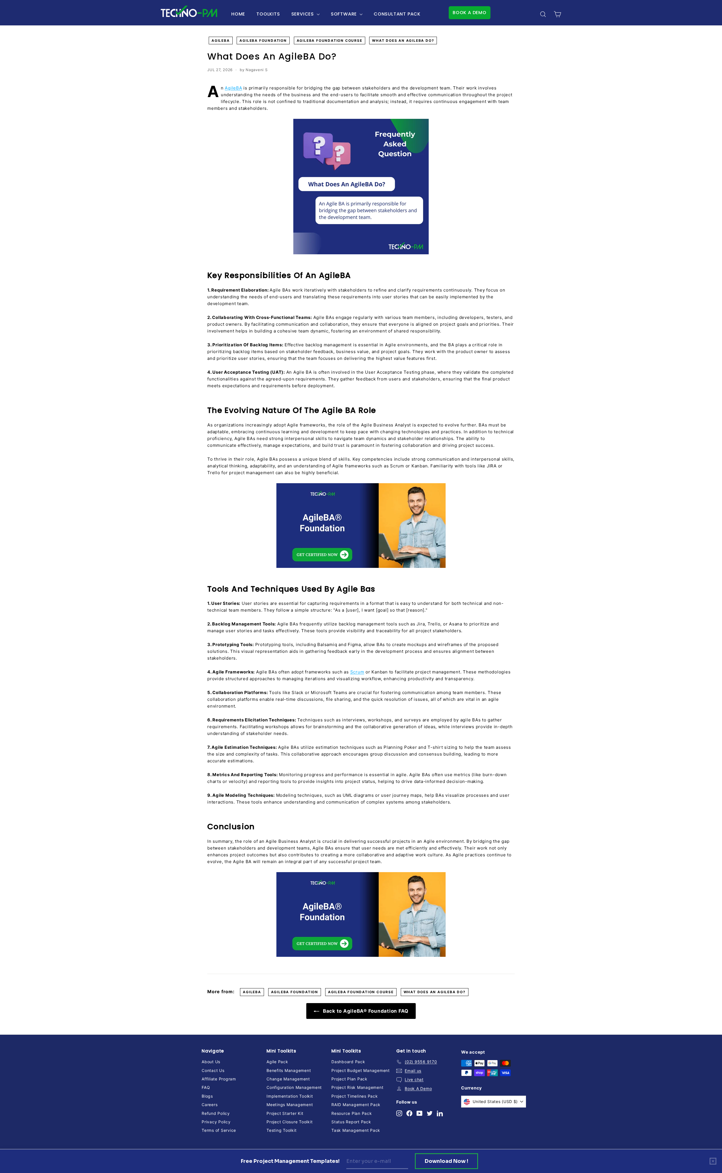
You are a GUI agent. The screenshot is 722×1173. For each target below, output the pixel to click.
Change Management (288, 1078)
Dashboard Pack (348, 1061)
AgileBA (221, 40)
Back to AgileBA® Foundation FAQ (365, 1011)
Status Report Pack (351, 1121)
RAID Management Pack (355, 1104)
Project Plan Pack (349, 1078)
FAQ (206, 1087)
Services (303, 14)
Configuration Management (294, 1087)
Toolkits (268, 14)
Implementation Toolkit (290, 1096)
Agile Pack (277, 1061)
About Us (211, 1061)
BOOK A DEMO (470, 12)
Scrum (357, 672)
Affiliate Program (219, 1078)
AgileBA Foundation (263, 40)
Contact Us (213, 1070)
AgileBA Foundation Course (329, 40)
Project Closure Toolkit (289, 1121)
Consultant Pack (397, 14)
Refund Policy (216, 1113)
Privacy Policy (216, 1121)
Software (344, 14)
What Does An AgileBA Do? (403, 40)
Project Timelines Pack (354, 1096)
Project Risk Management (357, 1087)
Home (238, 14)
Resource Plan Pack (351, 1113)
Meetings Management (290, 1104)
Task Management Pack (355, 1130)
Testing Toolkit (281, 1130)
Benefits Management (289, 1070)
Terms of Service (219, 1130)
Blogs (207, 1096)
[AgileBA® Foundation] (361, 525)
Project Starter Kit (285, 1113)
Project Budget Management (360, 1070)
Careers (209, 1104)
